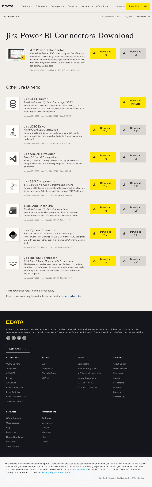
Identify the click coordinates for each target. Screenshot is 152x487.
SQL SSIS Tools (49, 373)
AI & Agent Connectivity (89, 373)
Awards (116, 378)
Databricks (47, 423)
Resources (11, 432)
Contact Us (118, 396)
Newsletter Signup (15, 437)
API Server (11, 382)
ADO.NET (10, 373)
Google (45, 427)
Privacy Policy (80, 469)
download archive (71, 296)
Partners (117, 387)
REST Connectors (14, 387)
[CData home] (10, 6)
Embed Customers (86, 378)
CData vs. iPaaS (85, 382)
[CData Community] (24, 338)
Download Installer (135, 102)
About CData (119, 363)
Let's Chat (134, 6)
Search (119, 6)
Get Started (141, 16)
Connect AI (47, 368)
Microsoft (46, 432)
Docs (119, 16)
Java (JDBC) (12, 368)
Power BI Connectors (16, 396)
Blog (8, 427)
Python (9, 378)
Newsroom (118, 373)
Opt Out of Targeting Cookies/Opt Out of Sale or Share (122, 478)
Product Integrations (87, 368)
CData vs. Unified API (87, 387)
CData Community (15, 418)
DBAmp (45, 378)
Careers (117, 392)
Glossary (10, 441)
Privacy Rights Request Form (56, 472)
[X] (14, 338)
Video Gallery (12, 446)
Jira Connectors (107, 16)
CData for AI (102, 6)
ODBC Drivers (13, 363)
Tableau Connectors (16, 401)
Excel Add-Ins (13, 392)
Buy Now (128, 16)
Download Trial (105, 53)
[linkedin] (8, 338)
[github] (19, 338)
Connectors (83, 363)
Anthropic (47, 418)
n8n (44, 437)
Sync (44, 363)
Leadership (118, 382)
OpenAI (45, 441)
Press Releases (120, 368)
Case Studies (12, 423)
